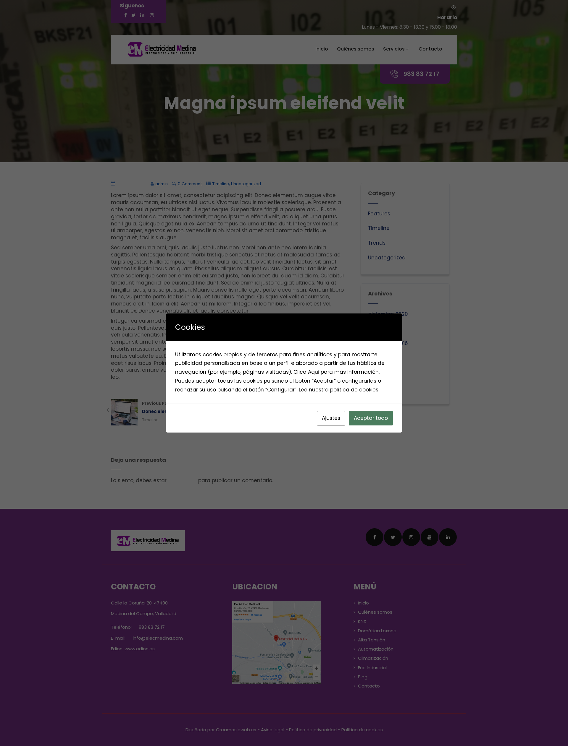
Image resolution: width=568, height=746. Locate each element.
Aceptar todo (371, 418)
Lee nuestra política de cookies (338, 389)
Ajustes (331, 418)
